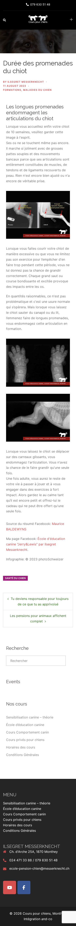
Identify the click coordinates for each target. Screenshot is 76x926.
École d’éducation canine (25, 725)
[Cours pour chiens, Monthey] (38, 20)
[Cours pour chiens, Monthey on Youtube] (9, 887)
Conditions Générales (22, 755)
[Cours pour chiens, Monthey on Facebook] (23, 887)
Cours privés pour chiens (25, 740)
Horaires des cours (20, 747)
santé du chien (15, 578)
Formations (12, 89)
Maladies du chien (37, 89)
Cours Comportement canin (27, 732)
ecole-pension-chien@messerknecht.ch (39, 868)
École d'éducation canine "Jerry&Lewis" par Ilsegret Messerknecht (35, 544)
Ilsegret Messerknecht (25, 81)
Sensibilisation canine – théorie (29, 717)
